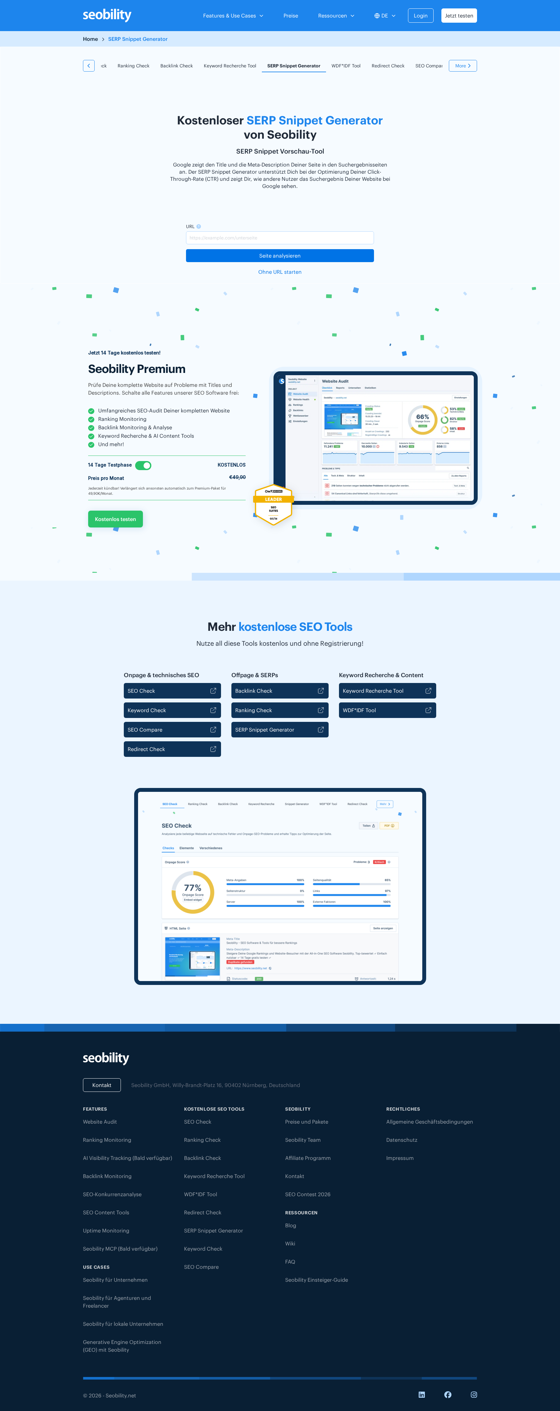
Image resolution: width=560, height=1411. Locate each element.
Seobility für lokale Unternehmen (123, 1324)
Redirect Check (388, 66)
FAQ (290, 1261)
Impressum (400, 1158)
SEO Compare (430, 66)
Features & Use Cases (229, 15)
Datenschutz (401, 1140)
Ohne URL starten (280, 272)
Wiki (290, 1243)
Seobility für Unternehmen (115, 1280)
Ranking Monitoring (107, 1140)
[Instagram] (474, 1395)
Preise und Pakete (306, 1121)
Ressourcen (332, 15)
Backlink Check (176, 66)
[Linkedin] (422, 1395)
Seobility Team (303, 1140)
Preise (291, 15)
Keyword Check (147, 710)
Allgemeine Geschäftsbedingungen (429, 1121)
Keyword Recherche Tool (230, 66)
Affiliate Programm (308, 1158)
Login (421, 15)
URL (190, 226)
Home (90, 39)
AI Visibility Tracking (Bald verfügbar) (127, 1158)
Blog (290, 1225)
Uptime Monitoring (106, 1230)
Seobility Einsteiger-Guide (316, 1280)
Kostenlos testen (115, 519)
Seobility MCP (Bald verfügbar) (120, 1248)
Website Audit (100, 1121)
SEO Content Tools (106, 1212)
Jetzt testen (459, 15)
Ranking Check (133, 66)
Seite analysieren (280, 255)
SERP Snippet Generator (294, 66)
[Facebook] (447, 1395)
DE (384, 15)
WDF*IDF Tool (346, 66)
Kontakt (101, 1085)
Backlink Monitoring (107, 1176)
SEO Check (141, 691)
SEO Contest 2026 (308, 1194)
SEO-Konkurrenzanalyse (112, 1194)
